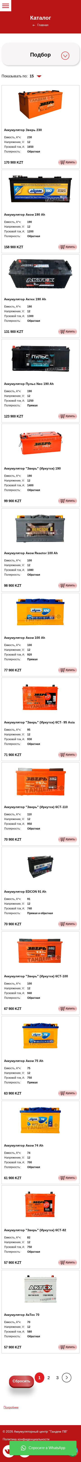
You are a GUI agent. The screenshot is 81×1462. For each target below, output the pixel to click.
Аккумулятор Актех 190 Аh (25, 299)
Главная (42, 25)
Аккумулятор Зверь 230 (23, 130)
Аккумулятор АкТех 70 (21, 1315)
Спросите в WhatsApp (47, 1448)
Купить (70, 162)
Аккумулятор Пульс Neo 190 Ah (29, 384)
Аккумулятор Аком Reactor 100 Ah (31, 553)
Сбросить (21, 1381)
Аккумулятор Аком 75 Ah (23, 1061)
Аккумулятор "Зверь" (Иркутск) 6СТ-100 (36, 976)
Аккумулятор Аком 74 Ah (23, 1145)
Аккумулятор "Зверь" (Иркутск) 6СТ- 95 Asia (39, 722)
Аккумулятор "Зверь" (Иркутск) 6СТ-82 (35, 1230)
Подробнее (11, 1407)
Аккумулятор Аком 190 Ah (24, 214)
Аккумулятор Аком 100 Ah (24, 637)
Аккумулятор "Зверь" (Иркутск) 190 (32, 468)
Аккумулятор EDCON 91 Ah (25, 891)
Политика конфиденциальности (26, 1439)
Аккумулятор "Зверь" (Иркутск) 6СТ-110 (36, 807)
